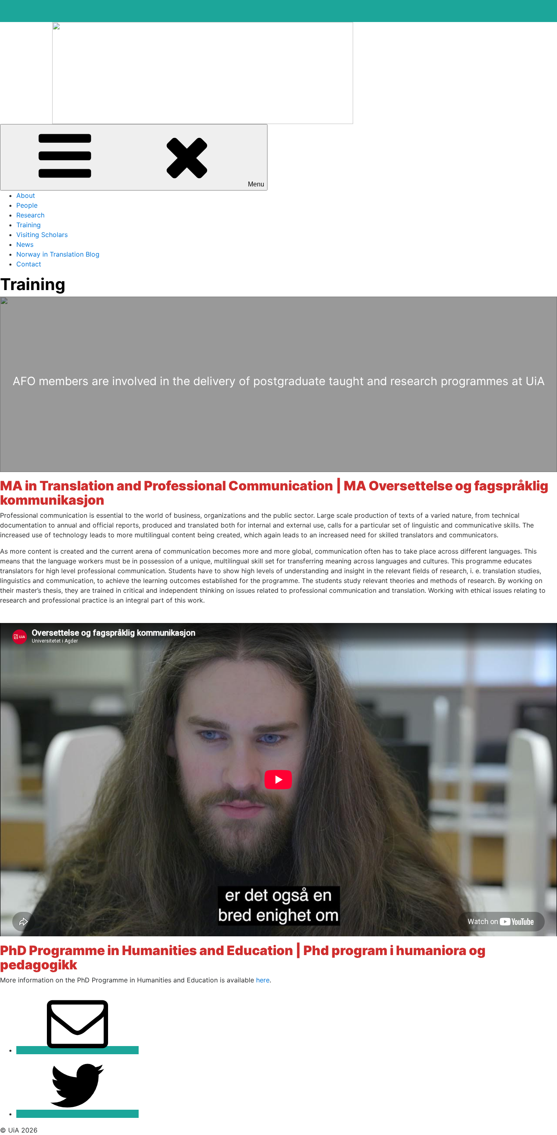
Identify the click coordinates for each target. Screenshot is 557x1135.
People (27, 205)
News (24, 244)
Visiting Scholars (42, 235)
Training (28, 225)
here (263, 980)
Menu (256, 184)
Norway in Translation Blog (57, 254)
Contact (28, 264)
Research (30, 215)
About (25, 195)
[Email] (77, 1050)
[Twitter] (77, 1114)
